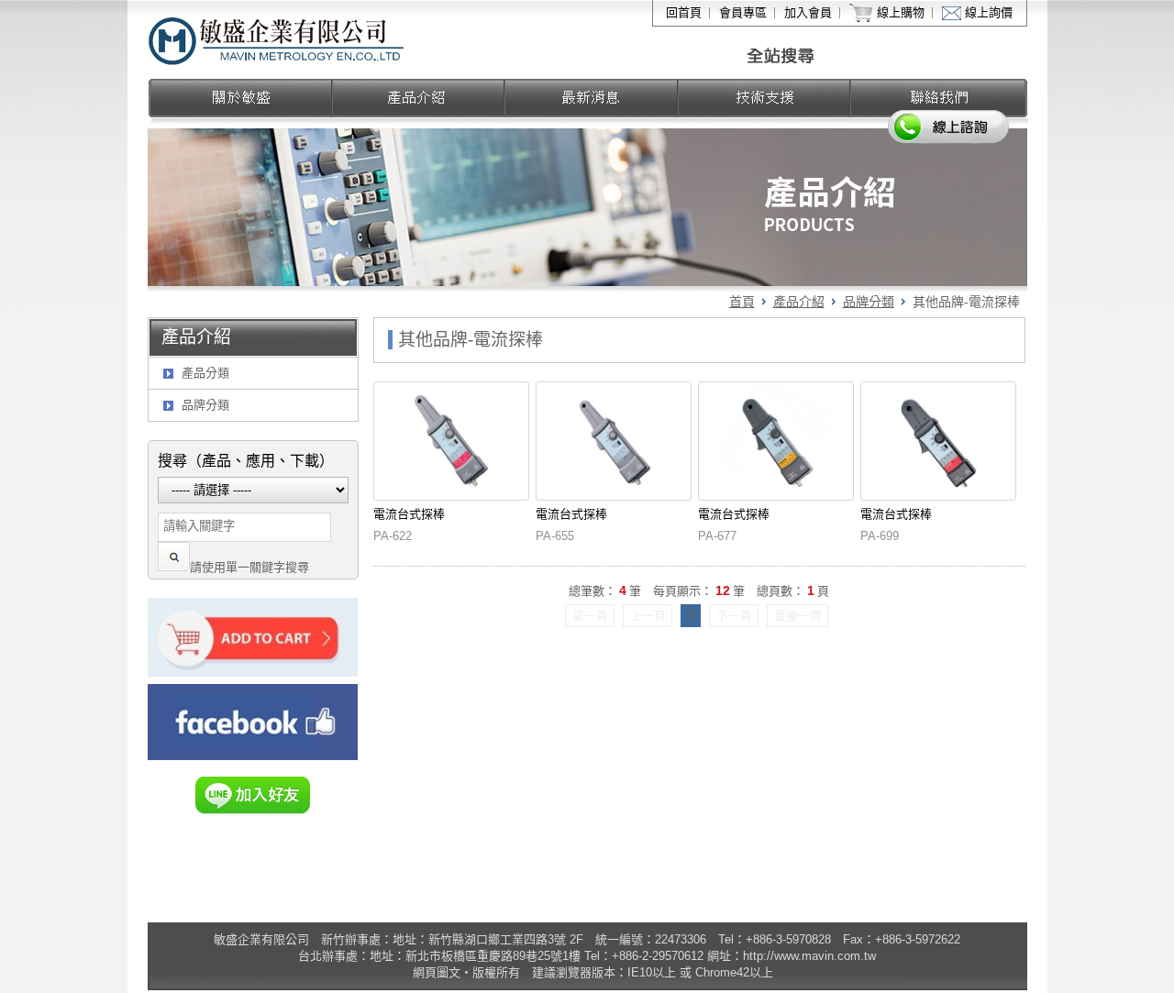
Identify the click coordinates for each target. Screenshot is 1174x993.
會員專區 (743, 12)
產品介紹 (799, 301)
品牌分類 (868, 301)
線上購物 (901, 12)
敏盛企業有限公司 (277, 39)
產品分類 (205, 373)
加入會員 (808, 12)
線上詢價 (989, 12)
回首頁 (684, 12)
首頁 (742, 301)
